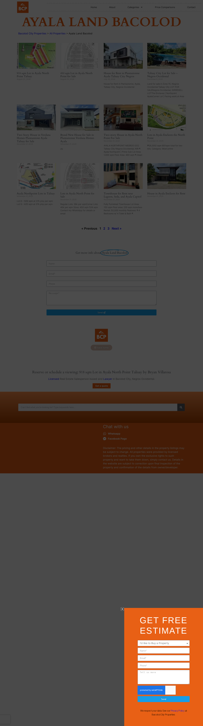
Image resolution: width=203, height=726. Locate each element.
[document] (101, 363)
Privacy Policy (178, 710)
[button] (122, 609)
